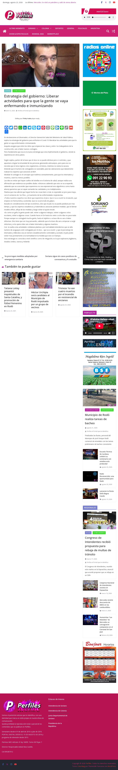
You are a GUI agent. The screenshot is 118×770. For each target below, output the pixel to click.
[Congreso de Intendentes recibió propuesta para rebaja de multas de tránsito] (99, 520)
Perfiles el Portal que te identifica (28, 111)
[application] (99, 326)
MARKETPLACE (53, 34)
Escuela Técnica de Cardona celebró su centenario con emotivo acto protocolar (106, 458)
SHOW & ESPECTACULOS (18, 34)
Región (88, 533)
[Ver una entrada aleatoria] (113, 31)
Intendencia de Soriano (57, 706)
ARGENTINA (95, 28)
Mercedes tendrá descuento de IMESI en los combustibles (106, 603)
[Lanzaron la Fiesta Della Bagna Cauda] (90, 495)
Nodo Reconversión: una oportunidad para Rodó (107, 477)
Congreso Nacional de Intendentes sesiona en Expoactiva (107, 586)
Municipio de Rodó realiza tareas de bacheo (97, 419)
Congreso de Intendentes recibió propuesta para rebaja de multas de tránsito (98, 546)
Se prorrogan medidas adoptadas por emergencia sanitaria (21, 258)
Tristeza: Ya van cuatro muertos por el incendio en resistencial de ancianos (67, 294)
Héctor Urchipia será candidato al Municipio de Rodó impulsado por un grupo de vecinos (40, 300)
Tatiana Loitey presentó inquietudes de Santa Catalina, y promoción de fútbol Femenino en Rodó (13, 297)
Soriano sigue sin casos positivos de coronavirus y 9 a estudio (61, 258)
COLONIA (45, 28)
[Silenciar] (109, 333)
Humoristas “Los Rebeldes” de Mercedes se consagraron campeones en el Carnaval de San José (106, 624)
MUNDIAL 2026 (38, 34)
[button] (36, 28)
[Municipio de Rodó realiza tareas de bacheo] (99, 397)
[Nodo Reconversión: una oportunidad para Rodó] (90, 479)
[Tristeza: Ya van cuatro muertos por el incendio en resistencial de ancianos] (67, 273)
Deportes (59, 28)
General (70, 28)
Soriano (31, 28)
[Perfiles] (4, 31)
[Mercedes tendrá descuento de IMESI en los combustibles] (90, 605)
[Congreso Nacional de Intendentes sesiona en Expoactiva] (90, 588)
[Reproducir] (86, 333)
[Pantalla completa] (113, 333)
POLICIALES (82, 28)
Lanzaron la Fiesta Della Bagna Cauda (48, 2)
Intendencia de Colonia (57, 711)
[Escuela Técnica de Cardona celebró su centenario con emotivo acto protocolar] (90, 459)
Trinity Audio (27, 118)
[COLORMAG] (22, 699)
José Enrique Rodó (92, 410)
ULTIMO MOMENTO (17, 28)
